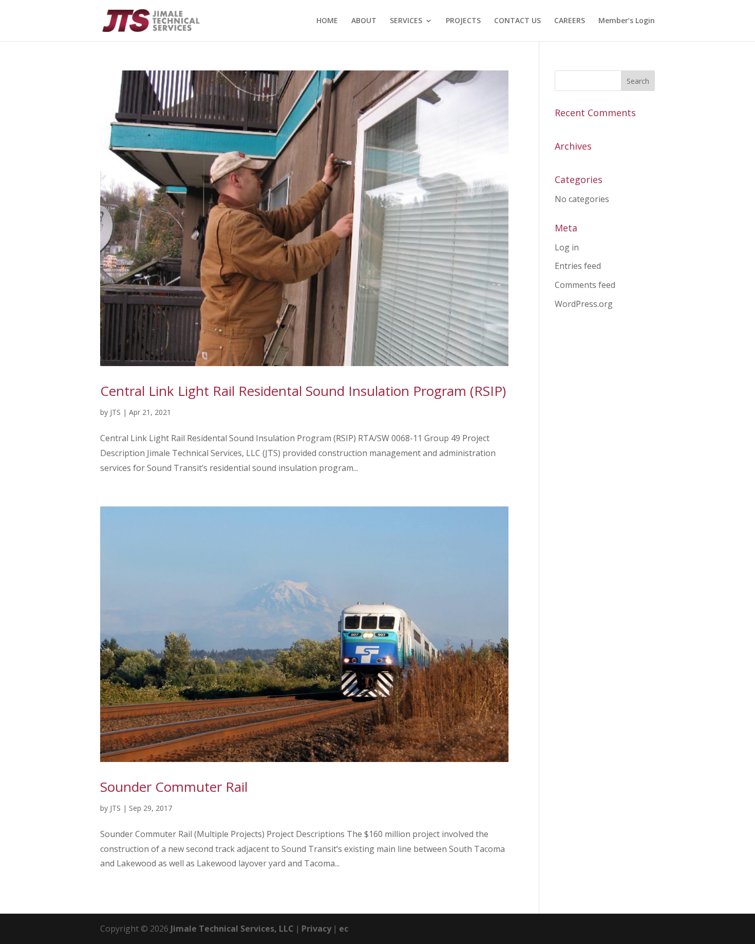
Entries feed (578, 265)
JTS (115, 412)
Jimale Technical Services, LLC (232, 928)
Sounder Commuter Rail (174, 786)
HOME (327, 21)
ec (343, 928)
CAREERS (569, 21)
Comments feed (585, 285)
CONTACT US (517, 21)
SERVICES (406, 21)
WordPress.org (584, 304)
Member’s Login (626, 21)
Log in (567, 247)
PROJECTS (463, 21)
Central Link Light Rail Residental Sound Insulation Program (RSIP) (303, 391)
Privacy (316, 928)
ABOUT (363, 21)
